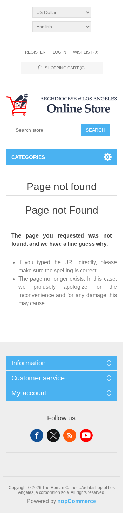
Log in (59, 52)
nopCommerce (76, 501)
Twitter (53, 435)
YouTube (86, 435)
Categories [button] (28, 157)
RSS (69, 435)
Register (35, 52)
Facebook (36, 435)
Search (95, 130)
